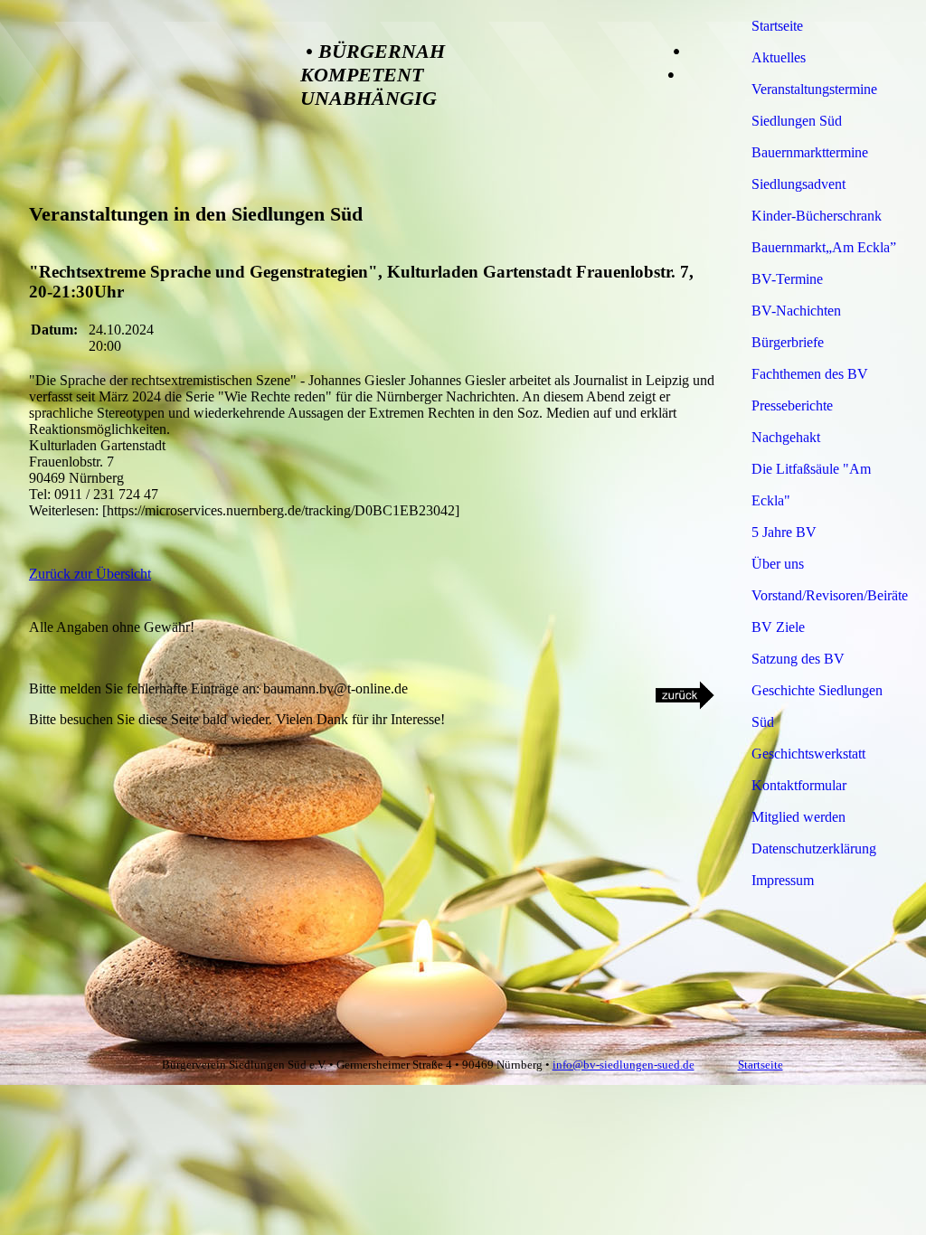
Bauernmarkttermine (809, 152)
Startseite (777, 25)
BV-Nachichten (796, 310)
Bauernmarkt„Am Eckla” (823, 247)
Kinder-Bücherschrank (816, 215)
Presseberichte (792, 405)
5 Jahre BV (784, 532)
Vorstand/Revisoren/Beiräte (828, 595)
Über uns (777, 563)
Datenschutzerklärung (813, 848)
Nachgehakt (785, 437)
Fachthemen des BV (809, 374)
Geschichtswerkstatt (808, 753)
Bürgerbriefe (787, 342)
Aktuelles (778, 57)
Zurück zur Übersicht (90, 573)
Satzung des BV (798, 658)
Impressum (782, 880)
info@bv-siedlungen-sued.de (623, 1064)
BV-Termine (787, 279)
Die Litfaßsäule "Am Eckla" (811, 484)
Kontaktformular (798, 785)
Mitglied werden (798, 817)
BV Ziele (778, 627)
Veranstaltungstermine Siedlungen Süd (814, 104)
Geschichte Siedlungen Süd (817, 706)
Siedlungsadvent (798, 184)
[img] (146, 85)
